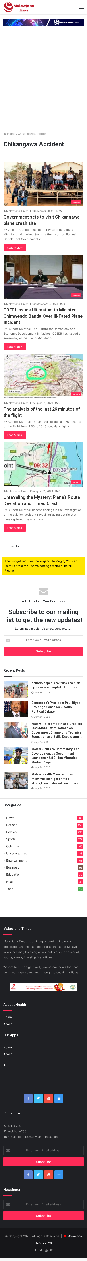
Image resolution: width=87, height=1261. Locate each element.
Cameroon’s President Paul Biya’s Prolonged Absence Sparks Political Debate (56, 707)
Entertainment (16, 860)
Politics (11, 832)
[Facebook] (28, 1098)
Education (13, 874)
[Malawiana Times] (19, 7)
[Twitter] (38, 1098)
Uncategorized (16, 853)
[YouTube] (48, 1098)
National (12, 825)
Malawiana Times (17, 211)
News (10, 818)
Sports (11, 839)
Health (11, 881)
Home (10, 133)
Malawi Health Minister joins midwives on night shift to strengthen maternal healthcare (54, 779)
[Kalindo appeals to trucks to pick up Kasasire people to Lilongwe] (16, 689)
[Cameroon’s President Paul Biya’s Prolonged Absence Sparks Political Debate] (16, 709)
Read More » (15, 247)
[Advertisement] (43, 80)
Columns (12, 846)
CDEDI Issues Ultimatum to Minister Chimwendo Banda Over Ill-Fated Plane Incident (43, 316)
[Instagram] (58, 1098)
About (7, 1024)
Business (12, 867)
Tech (9, 889)
